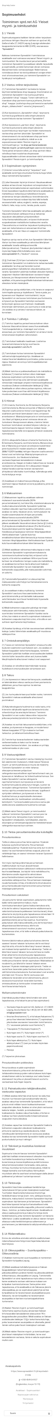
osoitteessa (14, 871)
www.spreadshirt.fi (10, 254)
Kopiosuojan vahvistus (28, 1395)
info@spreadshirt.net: (17, 1013)
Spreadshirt (8, 49)
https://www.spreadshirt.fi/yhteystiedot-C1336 (30, 1373)
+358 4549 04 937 (29, 1380)
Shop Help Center (8, 5)
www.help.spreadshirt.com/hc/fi (17, 347)
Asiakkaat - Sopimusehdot (28, 1390)
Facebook (4, 1347)
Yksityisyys (28, 1399)
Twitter (9, 1347)
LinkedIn (13, 1347)
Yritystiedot (28, 1403)
